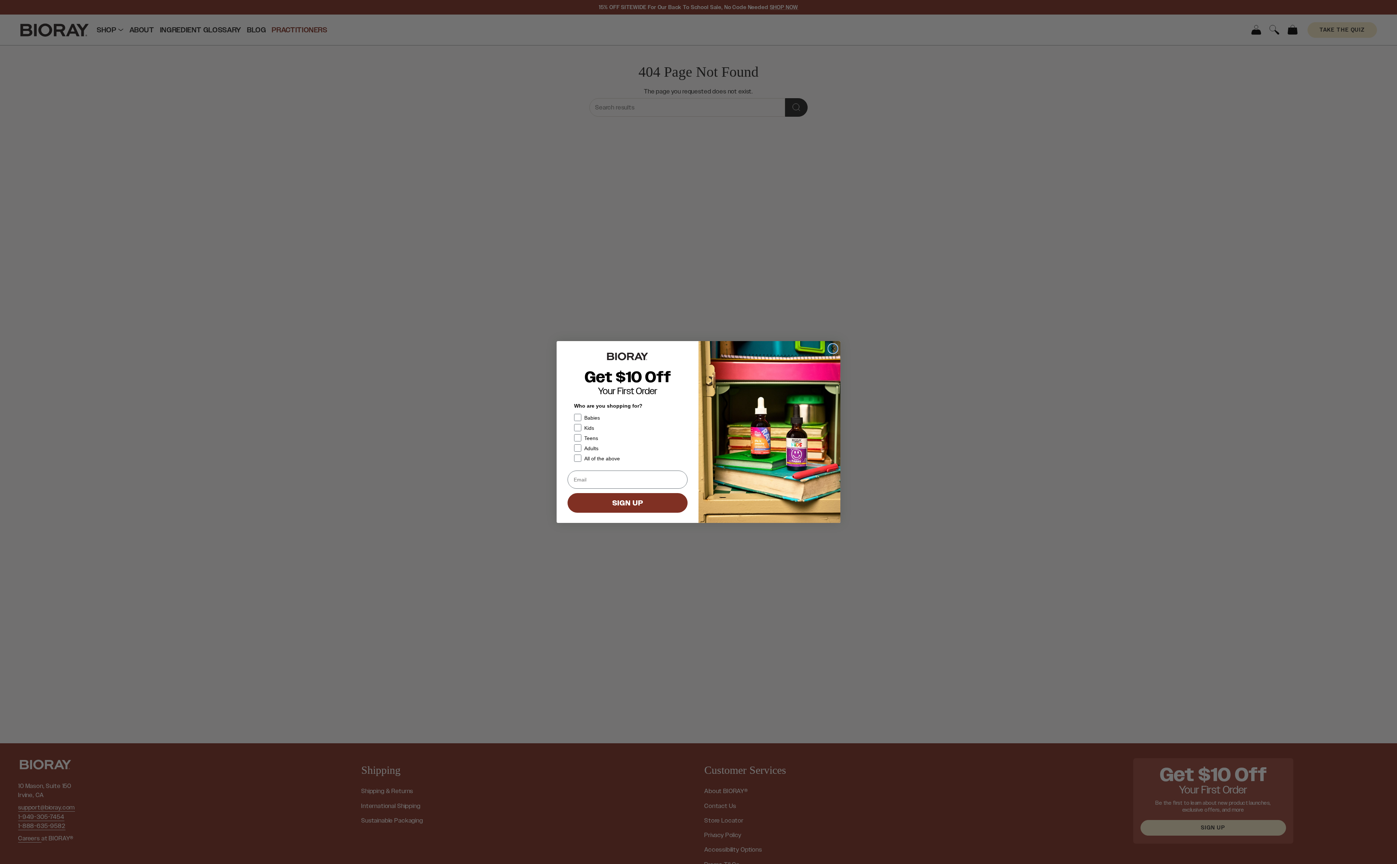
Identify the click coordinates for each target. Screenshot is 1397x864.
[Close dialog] (832, 348)
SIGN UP (627, 503)
